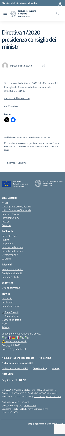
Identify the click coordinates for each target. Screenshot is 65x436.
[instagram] (24, 380)
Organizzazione (10, 255)
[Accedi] (60, 3)
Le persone (7, 243)
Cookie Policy (40, 368)
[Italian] (18, 337)
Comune (6, 225)
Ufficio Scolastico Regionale (16, 206)
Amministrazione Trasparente (18, 358)
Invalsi (5, 221)
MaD (4, 323)
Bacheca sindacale (11, 320)
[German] (14, 337)
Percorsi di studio (10, 277)
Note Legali (8, 374)
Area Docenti (11, 312)
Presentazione (9, 236)
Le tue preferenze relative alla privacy (21, 333)
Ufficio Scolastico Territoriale (16, 210)
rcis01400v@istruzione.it (45, 393)
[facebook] (16, 380)
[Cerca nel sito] (57, 14)
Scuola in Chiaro (10, 214)
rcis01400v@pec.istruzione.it (47, 396)
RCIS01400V (30, 405)
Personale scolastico (12, 269)
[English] (4, 337)
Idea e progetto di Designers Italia (45, 424)
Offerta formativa (11, 288)
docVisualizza (11, 106)
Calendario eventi (11, 306)
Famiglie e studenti (12, 273)
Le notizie (7, 298)
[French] (9, 337)
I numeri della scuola (12, 247)
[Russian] (22, 337)
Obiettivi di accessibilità (15, 368)
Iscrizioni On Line (11, 218)
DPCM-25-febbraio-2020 (17, 98)
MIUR (5, 203)
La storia (6, 258)
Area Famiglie (11, 316)
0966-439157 (19, 393)
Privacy (5, 327)
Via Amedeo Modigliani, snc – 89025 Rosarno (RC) (33, 389)
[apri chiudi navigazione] (5, 14)
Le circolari (7, 302)
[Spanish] (27, 337)
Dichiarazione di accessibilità (17, 363)
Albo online (45, 358)
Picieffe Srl (20, 349)
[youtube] (20, 380)
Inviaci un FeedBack (14, 341)
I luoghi (5, 240)
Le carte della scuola (12, 251)
